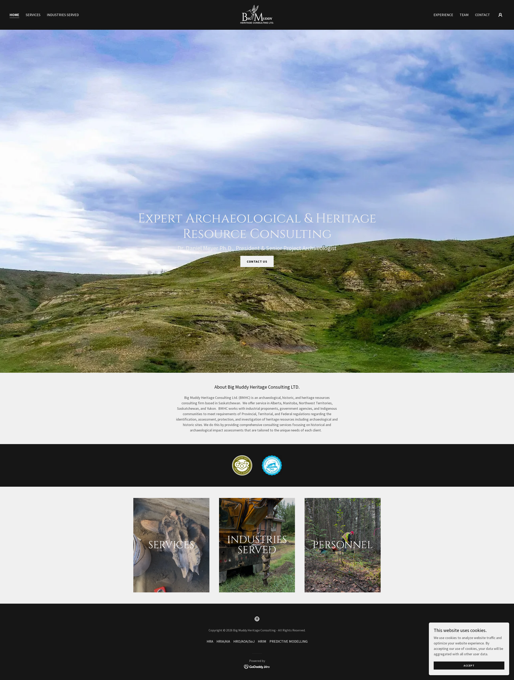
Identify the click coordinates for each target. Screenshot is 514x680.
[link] (257, 14)
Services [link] (33, 14)
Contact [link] (482, 14)
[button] (500, 15)
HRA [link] (210, 641)
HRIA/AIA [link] (223, 641)
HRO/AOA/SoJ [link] (244, 641)
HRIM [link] (262, 641)
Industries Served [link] (63, 14)
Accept (469, 665)
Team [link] (464, 14)
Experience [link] (443, 14)
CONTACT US (257, 261)
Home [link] (14, 14)
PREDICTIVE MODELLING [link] (288, 641)
